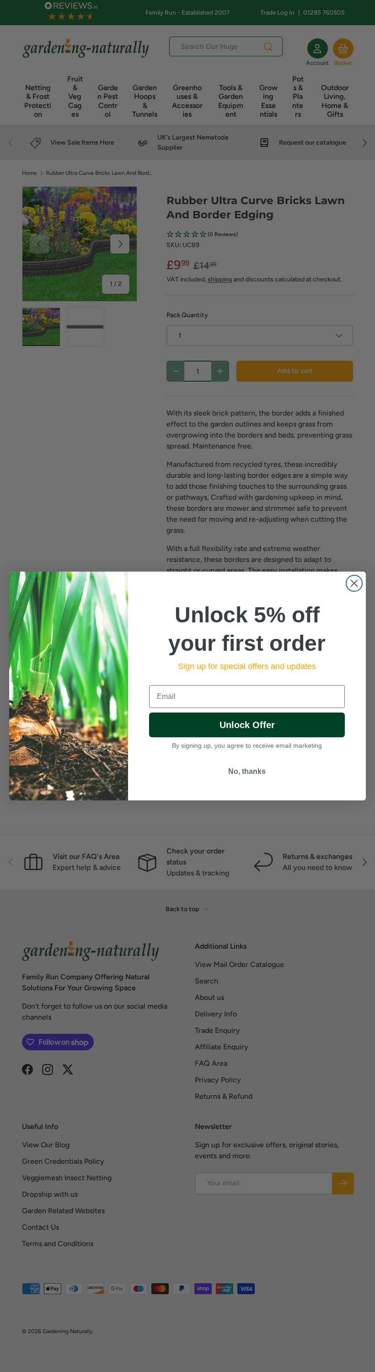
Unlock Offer (247, 725)
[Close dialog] (354, 583)
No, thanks (247, 771)
